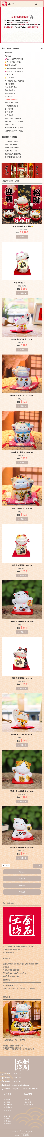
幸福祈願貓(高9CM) (22, 282)
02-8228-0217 (16, 1074)
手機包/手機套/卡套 (12, 147)
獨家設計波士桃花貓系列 (14, 127)
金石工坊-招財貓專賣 (10, 48)
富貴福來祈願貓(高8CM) (22, 565)
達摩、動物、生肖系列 (13, 118)
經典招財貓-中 (10, 93)
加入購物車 (22, 236)
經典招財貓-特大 (11, 87)
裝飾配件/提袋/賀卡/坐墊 (14, 130)
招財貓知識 (8, 1105)
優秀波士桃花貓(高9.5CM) (22, 339)
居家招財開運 (10, 84)
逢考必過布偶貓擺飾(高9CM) (22, 847)
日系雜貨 (27, 1102)
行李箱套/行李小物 (11, 141)
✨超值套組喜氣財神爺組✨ (22, 226)
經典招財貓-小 (10, 96)
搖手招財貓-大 (10, 109)
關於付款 (22, 878)
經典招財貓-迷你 (12, 99)
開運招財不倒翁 (10, 124)
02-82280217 (33, 964)
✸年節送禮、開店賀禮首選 (14, 81)
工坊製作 (7, 1102)
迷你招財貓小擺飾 (11, 102)
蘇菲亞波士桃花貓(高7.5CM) (22, 395)
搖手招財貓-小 (10, 115)
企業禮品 (22, 885)
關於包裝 (22, 871)
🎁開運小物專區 (11, 65)
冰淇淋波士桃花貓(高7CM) (22, 452)
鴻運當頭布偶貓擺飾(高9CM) (22, 791)
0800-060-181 (15, 964)
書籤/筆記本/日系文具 (13, 154)
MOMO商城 (28, 1105)
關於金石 (7, 1100)
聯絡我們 (7, 1124)
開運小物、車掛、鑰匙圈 (14, 121)
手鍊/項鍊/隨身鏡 (11, 144)
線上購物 (28, 1094)
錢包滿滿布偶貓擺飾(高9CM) (22, 621)
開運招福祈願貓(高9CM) (22, 678)
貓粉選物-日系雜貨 (9, 137)
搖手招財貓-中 (10, 112)
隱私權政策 (8, 1107)
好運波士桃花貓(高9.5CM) (22, 734)
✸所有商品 (9, 52)
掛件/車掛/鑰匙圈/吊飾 (13, 157)
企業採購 (7, 1121)
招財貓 (27, 1100)
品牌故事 (8, 1094)
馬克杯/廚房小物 (11, 150)
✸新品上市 (9, 56)
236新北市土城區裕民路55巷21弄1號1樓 (25, 1089)
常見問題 (8, 1110)
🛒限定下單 (9, 74)
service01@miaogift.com (19, 973)
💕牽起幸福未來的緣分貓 (14, 59)
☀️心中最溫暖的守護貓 (13, 62)
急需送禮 (22, 892)
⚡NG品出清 (9, 77)
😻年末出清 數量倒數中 (14, 71)
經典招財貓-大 (10, 90)
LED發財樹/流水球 (11, 105)
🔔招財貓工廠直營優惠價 (14, 68)
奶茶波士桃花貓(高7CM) (22, 508)
